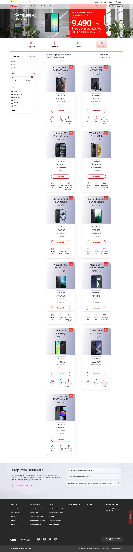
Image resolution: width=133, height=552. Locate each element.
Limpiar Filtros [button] (31, 56)
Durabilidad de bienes (55, 520)
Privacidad (105, 548)
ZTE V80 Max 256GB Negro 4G (60, 398)
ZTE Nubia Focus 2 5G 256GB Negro (96, 135)
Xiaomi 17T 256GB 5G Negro (60, 134)
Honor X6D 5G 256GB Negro (60, 332)
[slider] (12, 77)
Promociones (14, 528)
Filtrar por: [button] (16, 56)
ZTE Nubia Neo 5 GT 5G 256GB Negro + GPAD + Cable (96, 69)
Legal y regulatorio (116, 548)
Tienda (33, 6)
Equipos (13, 516)
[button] (96, 6)
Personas (14, 2)
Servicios (23, 6)
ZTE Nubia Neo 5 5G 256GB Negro (61, 69)
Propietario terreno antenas (37, 520)
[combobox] (111, 58)
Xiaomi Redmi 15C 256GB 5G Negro (60, 266)
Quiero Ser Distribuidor (36, 516)
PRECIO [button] (13, 73)
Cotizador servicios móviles (56, 509)
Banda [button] (13, 111)
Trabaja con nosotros (35, 524)
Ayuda (52, 6)
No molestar (52, 516)
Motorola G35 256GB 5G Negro (96, 266)
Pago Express (98, 2)
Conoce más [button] (60, 110)
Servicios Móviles (15, 509)
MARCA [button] (13, 87)
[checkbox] (22, 91)
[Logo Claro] (14, 5)
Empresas (32, 2)
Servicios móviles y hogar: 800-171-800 (113, 509)
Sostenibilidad (34, 512)
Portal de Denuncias (94, 548)
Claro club (13, 520)
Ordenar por (104, 54)
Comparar (61, 105)
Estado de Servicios (54, 524)
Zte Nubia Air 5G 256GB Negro (61, 200)
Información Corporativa (36, 509)
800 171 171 (109, 540)
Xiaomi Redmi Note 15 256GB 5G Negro (96, 332)
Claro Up (13, 524)
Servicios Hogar (15, 512)
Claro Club (44, 6)
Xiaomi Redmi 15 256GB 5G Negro (96, 200)
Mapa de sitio (82, 548)
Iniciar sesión (90, 509)
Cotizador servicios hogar (56, 512)
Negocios (23, 2)
